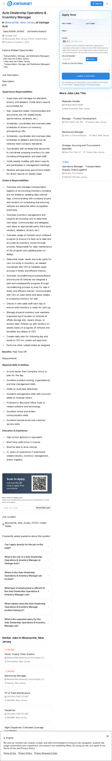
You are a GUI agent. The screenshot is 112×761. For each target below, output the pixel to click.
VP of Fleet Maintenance (17, 693)
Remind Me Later (43, 508)
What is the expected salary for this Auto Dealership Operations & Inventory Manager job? (25, 622)
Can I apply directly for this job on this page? (24, 546)
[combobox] (66, 41)
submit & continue (86, 76)
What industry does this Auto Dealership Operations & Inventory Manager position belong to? (25, 607)
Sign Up (98, 3)
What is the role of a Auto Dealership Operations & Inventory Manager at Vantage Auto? (23, 560)
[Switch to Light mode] (107, 3)
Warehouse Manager (15, 675)
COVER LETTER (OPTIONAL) (72, 63)
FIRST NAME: (67, 23)
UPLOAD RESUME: (79, 57)
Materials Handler (71, 101)
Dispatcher (10, 710)
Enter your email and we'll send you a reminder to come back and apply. (25, 499)
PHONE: (65, 39)
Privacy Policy (94, 84)
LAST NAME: (90, 23)
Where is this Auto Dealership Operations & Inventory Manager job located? (23, 575)
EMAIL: (64, 31)
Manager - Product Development (79, 118)
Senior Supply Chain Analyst (19, 654)
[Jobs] (19, 3)
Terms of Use (79, 84)
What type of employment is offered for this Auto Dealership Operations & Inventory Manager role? (25, 591)
